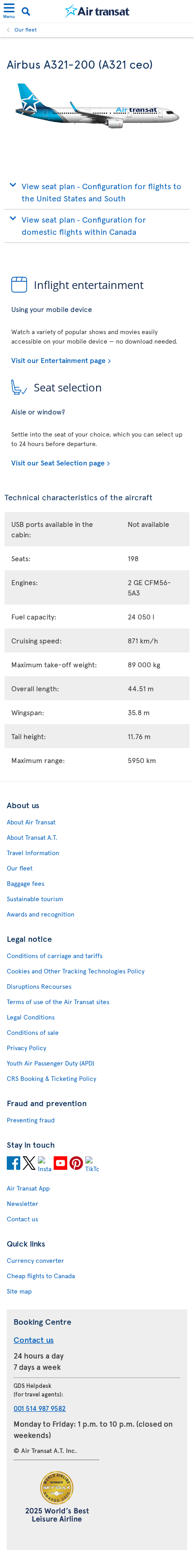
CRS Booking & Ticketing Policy (51, 1078)
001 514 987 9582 (40, 1408)
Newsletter (22, 1203)
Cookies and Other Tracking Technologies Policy (75, 971)
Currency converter (35, 1260)
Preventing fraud (31, 1120)
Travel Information (33, 852)
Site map (19, 1291)
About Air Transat (31, 822)
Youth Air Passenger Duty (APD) (50, 1063)
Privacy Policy (26, 1047)
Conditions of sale (33, 1032)
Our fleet (25, 29)
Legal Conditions (31, 1017)
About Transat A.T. (32, 837)
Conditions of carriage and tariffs (54, 955)
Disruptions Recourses (39, 986)
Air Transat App (28, 1188)
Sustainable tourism (35, 898)
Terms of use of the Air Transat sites (58, 1001)
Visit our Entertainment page (58, 360)
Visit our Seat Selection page (58, 462)
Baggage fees (25, 883)
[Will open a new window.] (13, 1164)
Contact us (22, 1219)
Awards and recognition (40, 914)
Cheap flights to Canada (41, 1275)
